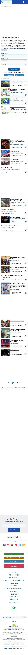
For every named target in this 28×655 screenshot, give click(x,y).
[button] (14, 55)
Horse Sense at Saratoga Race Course (10, 225)
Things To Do (14, 575)
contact (9, 648)
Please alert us (6, 644)
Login (14, 554)
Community (14, 597)
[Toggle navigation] (23, 2)
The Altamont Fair (14, 151)
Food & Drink (14, 583)
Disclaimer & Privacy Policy (8, 639)
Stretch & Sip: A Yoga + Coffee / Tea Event (17, 258)
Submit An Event (14, 561)
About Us (14, 599)
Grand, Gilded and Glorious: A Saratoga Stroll (12, 275)
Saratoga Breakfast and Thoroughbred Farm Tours (16, 200)
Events (14, 594)
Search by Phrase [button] (19, 75)
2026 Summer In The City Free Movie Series (17, 90)
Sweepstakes (14, 602)
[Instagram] (12, 545)
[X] (20, 545)
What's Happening (14, 588)
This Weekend (15, 72)
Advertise (14, 591)
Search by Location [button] (9, 75)
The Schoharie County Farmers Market (17, 107)
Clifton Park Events (7, 6)
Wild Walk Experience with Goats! (18, 267)
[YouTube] (8, 545)
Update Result (14, 69)
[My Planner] (23, 545)
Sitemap (14, 621)
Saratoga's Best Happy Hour (17, 321)
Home (2, 6)
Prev (9, 382)
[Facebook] (4, 545)
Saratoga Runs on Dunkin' (7, 209)
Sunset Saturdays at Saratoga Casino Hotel (17, 341)
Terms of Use (15, 639)
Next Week (21, 72)
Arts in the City (14, 98)
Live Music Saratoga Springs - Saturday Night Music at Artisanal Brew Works (17, 331)
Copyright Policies (21, 639)
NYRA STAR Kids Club (6, 167)
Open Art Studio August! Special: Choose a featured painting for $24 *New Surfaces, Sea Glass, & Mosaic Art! (18, 285)
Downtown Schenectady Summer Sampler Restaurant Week (17, 141)
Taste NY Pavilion (14, 159)
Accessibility (18, 646)
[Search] (24, 617)
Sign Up (12, 529)
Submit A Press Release (14, 557)
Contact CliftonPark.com (14, 580)
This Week (9, 72)
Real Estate (14, 578)
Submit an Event (14, 48)
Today (5, 72)
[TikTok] (16, 545)
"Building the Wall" (14, 350)
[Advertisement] (14, 22)
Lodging (14, 586)
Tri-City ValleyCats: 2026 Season (18, 81)
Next (18, 382)
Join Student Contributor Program (13, 565)
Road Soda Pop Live (15, 217)
